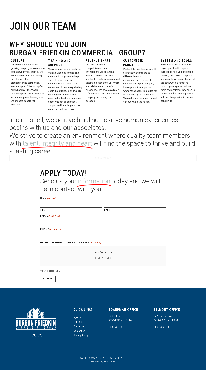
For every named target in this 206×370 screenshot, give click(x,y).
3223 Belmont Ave (163, 316)
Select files (103, 258)
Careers (138, 8)
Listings (91, 8)
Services (76, 8)
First (43, 210)
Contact (153, 8)
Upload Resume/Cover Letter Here (70, 242)
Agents (124, 8)
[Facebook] (34, 335)
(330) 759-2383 (162, 327)
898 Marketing (109, 362)
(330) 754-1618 (117, 327)
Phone (50, 229)
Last (107, 210)
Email (50, 215)
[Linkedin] (40, 335)
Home (51, 8)
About (62, 8)
